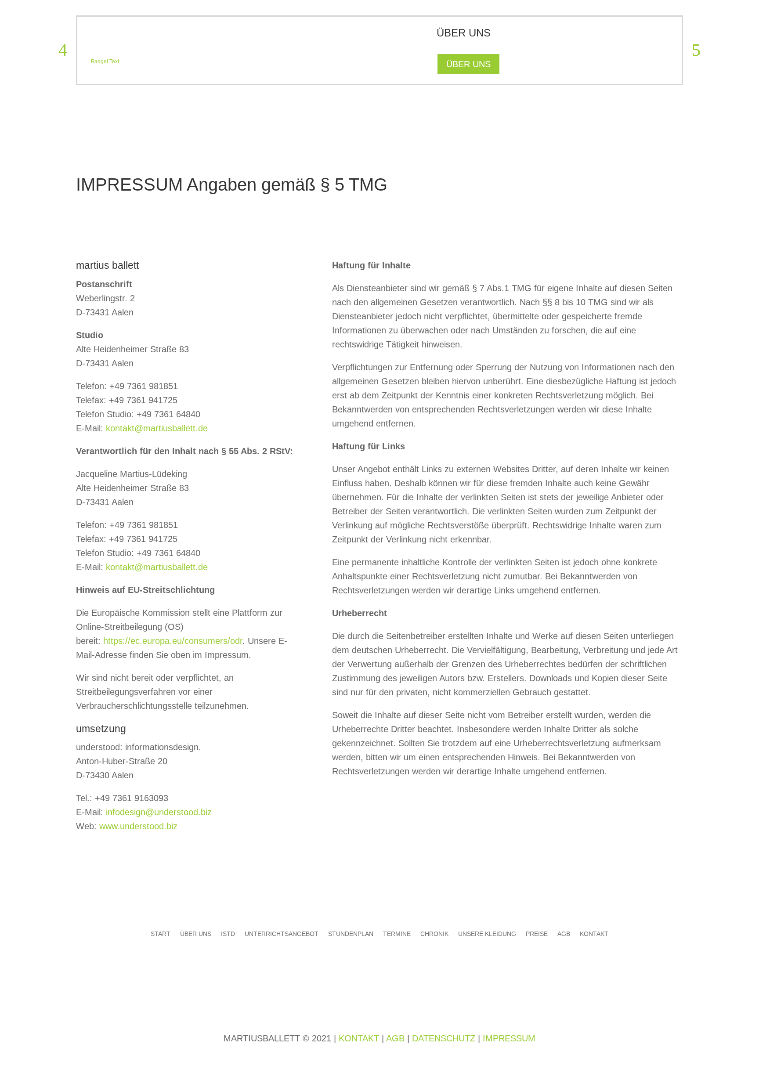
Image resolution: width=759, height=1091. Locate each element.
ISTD (228, 933)
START (160, 933)
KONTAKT (594, 933)
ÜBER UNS (468, 64)
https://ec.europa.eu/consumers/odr (172, 641)
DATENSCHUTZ (443, 1038)
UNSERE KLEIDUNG (487, 933)
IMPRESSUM (509, 1038)
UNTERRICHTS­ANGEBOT (281, 933)
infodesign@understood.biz (159, 812)
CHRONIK (434, 933)
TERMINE (397, 933)
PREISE (537, 933)
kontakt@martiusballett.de (157, 428)
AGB (563, 933)
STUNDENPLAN (350, 933)
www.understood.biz (138, 826)
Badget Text (105, 61)
